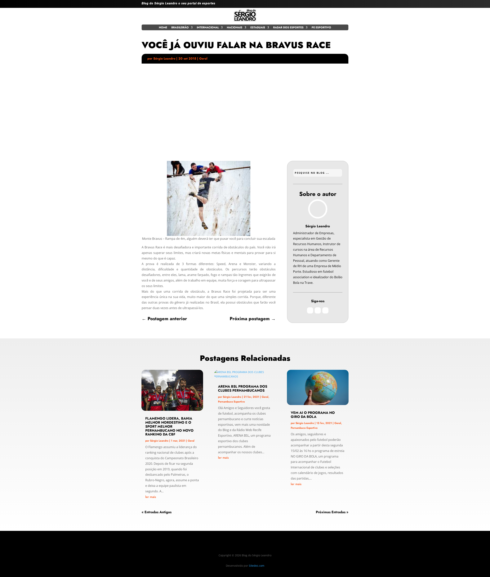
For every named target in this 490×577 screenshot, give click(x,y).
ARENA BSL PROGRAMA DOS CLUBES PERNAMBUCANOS (242, 388)
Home (163, 27)
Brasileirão (180, 27)
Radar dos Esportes (288, 27)
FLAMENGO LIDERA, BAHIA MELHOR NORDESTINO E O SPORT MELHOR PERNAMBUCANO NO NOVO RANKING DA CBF (169, 426)
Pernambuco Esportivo (231, 401)
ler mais (150, 497)
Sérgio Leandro (164, 58)
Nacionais (234, 27)
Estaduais (257, 27)
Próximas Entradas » (332, 512)
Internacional (208, 27)
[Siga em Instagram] (330, 5)
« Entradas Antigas (157, 512)
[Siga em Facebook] (338, 5)
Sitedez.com (256, 565)
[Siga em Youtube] (345, 5)
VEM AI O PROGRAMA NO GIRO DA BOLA (313, 414)
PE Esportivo (321, 27)
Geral (203, 58)
